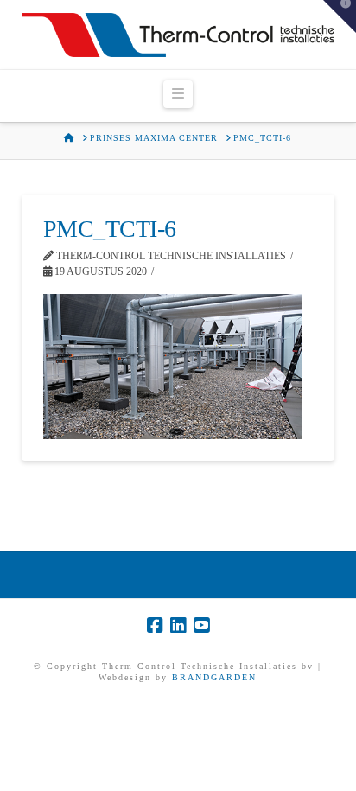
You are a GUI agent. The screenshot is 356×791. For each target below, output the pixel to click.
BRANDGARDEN (214, 677)
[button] (178, 94)
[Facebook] (154, 625)
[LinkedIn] (178, 625)
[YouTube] (201, 625)
